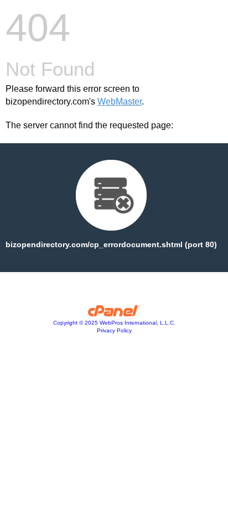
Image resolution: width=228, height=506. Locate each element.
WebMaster (119, 101)
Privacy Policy (114, 330)
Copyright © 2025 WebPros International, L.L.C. (114, 323)
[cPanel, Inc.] (114, 313)
